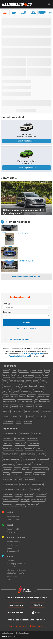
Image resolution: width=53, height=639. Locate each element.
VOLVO (18, 422)
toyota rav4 (38, 464)
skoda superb (8, 464)
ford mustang (28, 454)
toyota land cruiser (11, 454)
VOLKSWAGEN (8, 422)
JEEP (4, 391)
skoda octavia (33, 444)
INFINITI (24, 386)
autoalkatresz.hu (9, 633)
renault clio (17, 474)
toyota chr (7, 479)
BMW (19, 376)
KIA (10, 391)
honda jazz (25, 500)
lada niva (35, 490)
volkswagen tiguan (11, 490)
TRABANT (39, 417)
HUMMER (6, 386)
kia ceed (17, 469)
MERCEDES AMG (43, 396)
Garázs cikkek (9, 178)
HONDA (43, 381)
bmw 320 (28, 474)
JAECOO (41, 386)
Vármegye (7, 303)
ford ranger (41, 495)
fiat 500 (19, 449)
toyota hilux (8, 449)
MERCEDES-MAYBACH (25, 401)
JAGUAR (33, 386)
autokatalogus (23, 633)
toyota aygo (33, 505)
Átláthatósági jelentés (15, 573)
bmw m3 (18, 495)
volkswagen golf (10, 434)
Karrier (9, 579)
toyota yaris (20, 444)
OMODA (14, 406)
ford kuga (7, 469)
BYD (13, 376)
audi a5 (18, 479)
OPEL (21, 406)
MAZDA (22, 396)
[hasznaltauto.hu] (16, 4)
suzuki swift (37, 434)
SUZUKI (14, 417)
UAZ (46, 417)
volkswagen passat (40, 469)
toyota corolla (28, 459)
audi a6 (6, 474)
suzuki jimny (20, 505)
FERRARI (29, 381)
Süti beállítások (13, 567)
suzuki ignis (8, 495)
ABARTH (6, 371)
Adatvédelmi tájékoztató (19, 356)
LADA (16, 391)
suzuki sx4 (28, 495)
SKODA (27, 411)
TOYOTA (30, 417)
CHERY (38, 376)
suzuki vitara (32, 439)
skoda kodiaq (39, 474)
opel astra (40, 454)
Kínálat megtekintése (27, 141)
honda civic (20, 439)
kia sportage (28, 479)
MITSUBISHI (44, 401)
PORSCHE (38, 406)
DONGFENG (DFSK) (16, 381)
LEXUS (5, 396)
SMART (35, 411)
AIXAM (14, 371)
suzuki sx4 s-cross (10, 500)
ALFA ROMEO (24, 371)
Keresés (26, 322)
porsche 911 (8, 505)
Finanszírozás (12, 532)
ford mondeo (37, 484)
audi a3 (40, 449)
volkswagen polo (10, 484)
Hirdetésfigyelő (13, 529)
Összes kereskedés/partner (26, 328)
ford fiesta (24, 484)
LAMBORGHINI (26, 391)
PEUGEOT (29, 406)
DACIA (5, 381)
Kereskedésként (13, 519)
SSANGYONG (45, 411)
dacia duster (42, 459)
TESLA (22, 417)
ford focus (29, 449)
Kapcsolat (10, 560)
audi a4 (26, 469)
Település (7, 312)
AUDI (47, 371)
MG (36, 401)
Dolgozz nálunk (37, 626)
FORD (36, 381)
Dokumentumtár (13, 551)
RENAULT (6, 411)
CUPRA (45, 376)
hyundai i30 (24, 434)
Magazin (10, 548)
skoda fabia (7, 439)
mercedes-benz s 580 (11, 459)
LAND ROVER (38, 391)
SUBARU (6, 417)
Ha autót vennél (13, 545)
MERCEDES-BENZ (9, 401)
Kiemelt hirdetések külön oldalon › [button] (26, 276)
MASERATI (14, 396)
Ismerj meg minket (18, 626)
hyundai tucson (23, 464)
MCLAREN (31, 396)
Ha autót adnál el (13, 541)
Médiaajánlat (12, 576)
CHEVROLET (28, 376)
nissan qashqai (38, 500)
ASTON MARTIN (36, 371)
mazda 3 (25, 490)
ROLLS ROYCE (17, 411)
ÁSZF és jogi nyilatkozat (34, 353)
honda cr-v (7, 444)
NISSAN (5, 406)
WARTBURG (28, 422)
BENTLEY (6, 376)
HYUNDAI (15, 386)
